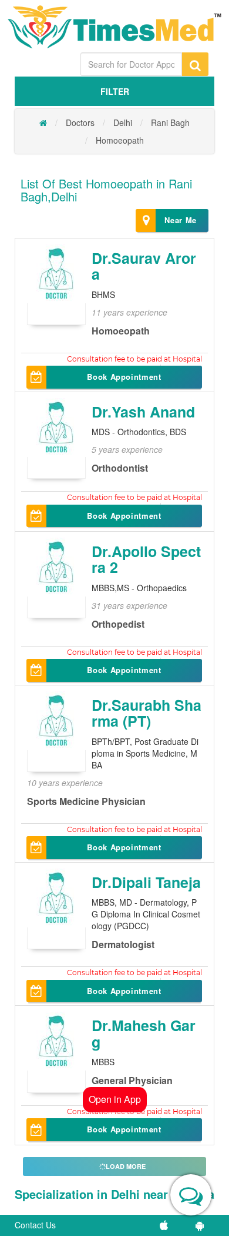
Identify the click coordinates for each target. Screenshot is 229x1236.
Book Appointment (124, 376)
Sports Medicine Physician (86, 801)
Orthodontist (120, 468)
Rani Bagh (170, 122)
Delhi (122, 122)
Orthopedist (118, 624)
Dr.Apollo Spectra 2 (146, 559)
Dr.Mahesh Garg (144, 1033)
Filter (114, 91)
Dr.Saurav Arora (144, 266)
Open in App (115, 1099)
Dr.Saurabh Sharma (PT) (146, 713)
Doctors (80, 122)
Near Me (180, 220)
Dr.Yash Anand (143, 411)
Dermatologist (123, 944)
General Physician (132, 1080)
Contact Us (35, 1225)
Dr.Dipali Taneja (146, 882)
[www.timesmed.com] (43, 122)
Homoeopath (120, 140)
